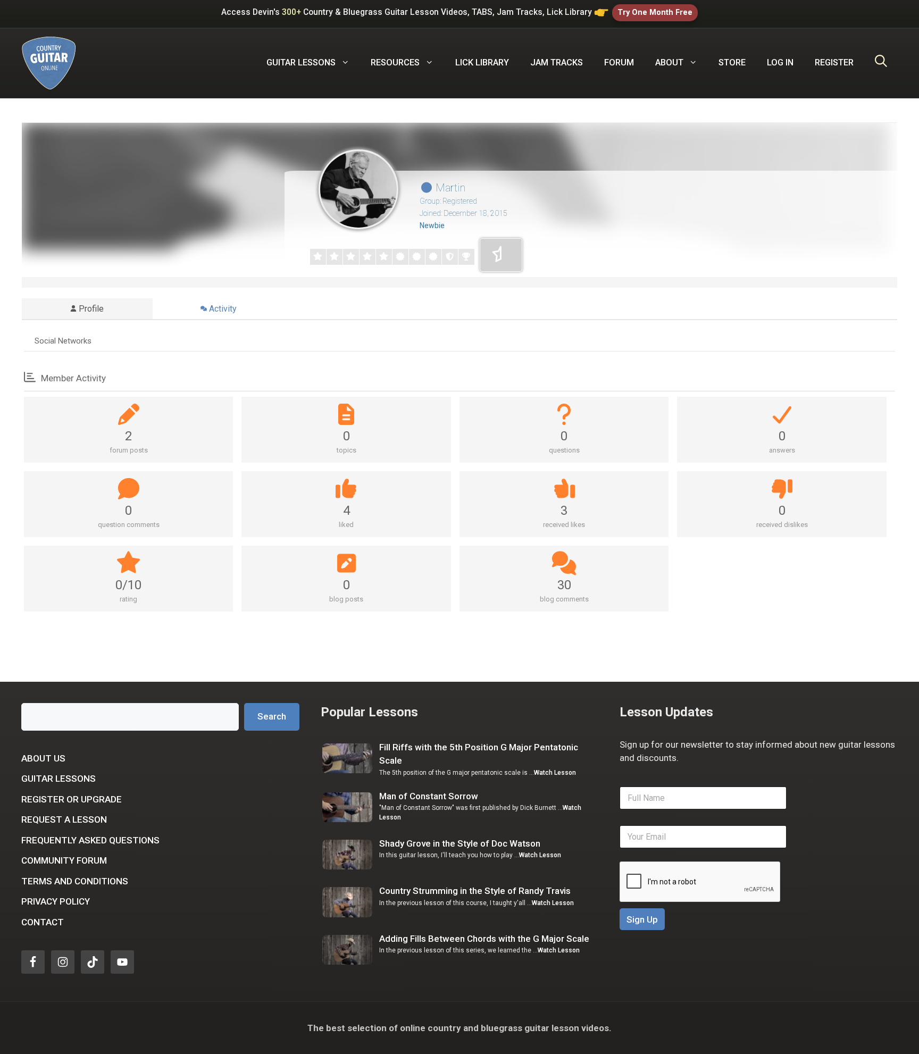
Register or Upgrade (71, 799)
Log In (780, 62)
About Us (43, 758)
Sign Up (642, 919)
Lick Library (482, 62)
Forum (619, 62)
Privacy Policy (55, 901)
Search (271, 716)
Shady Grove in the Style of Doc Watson (459, 843)
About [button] (669, 62)
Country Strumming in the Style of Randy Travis (475, 890)
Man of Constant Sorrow (428, 796)
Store (732, 62)
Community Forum (64, 860)
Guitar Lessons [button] (301, 62)
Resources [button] (395, 62)
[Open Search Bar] (881, 63)
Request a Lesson (64, 819)
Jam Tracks (556, 62)
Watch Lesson (555, 772)
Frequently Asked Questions (90, 840)
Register (834, 62)
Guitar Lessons (58, 778)
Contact (42, 922)
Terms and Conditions (74, 881)
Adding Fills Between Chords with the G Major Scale (484, 938)
